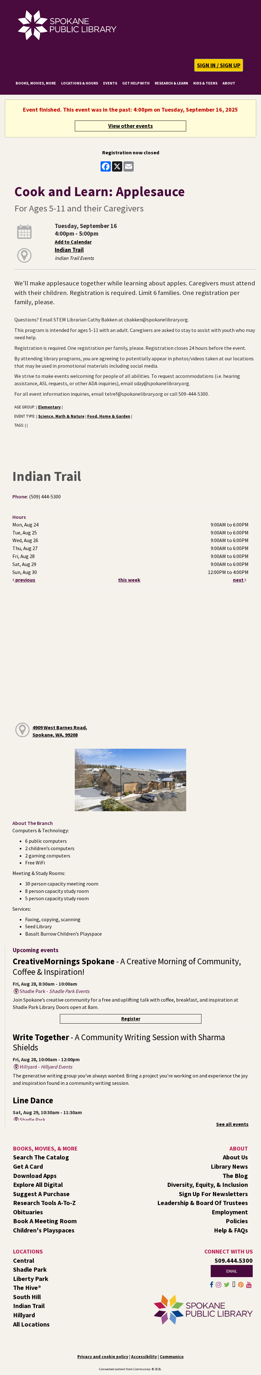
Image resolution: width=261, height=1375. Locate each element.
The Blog (235, 1176)
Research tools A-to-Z (44, 1203)
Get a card (28, 1166)
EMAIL (231, 1271)
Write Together (119, 1042)
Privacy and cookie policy (102, 1356)
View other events (130, 125)
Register (130, 1019)
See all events (232, 1124)
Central (23, 1260)
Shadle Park (30, 1269)
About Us (235, 1157)
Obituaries (28, 1212)
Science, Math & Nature (61, 416)
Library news (229, 1166)
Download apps (35, 1176)
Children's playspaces (43, 1230)
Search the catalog (41, 1157)
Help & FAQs (231, 1230)
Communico (172, 1356)
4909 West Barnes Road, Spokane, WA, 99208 (59, 731)
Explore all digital (38, 1184)
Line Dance (33, 1100)
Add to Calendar (73, 242)
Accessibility (144, 1356)
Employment (230, 1212)
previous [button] (24, 580)
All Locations (31, 1324)
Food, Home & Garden (108, 416)
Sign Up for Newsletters (213, 1194)
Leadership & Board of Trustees (202, 1203)
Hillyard (24, 1315)
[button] (218, 65)
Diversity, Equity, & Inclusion (207, 1184)
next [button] (238, 580)
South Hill (27, 1297)
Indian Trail (69, 250)
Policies (237, 1221)
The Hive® (27, 1287)
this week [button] (129, 580)
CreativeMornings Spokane (127, 966)
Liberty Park (30, 1279)
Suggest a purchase (41, 1194)
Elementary (49, 406)
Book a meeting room (45, 1221)
